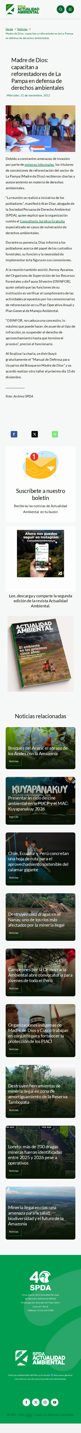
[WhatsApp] (55, 434)
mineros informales (39, 164)
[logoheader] (22, 5)
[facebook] (26, 1402)
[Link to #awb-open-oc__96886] (61, 9)
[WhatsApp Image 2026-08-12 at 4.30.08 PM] (40, 618)
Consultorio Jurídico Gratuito (42, 221)
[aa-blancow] (40, 1352)
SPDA (28, 1414)
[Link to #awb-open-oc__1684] (70, 9)
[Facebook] (14, 434)
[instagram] (45, 1402)
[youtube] (54, 1402)
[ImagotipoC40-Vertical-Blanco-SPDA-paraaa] (40, 1272)
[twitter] (36, 1402)
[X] (35, 434)
